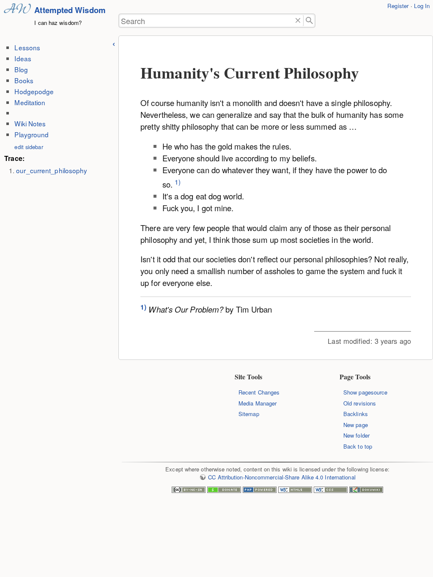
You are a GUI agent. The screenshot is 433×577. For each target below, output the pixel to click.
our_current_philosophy (51, 170)
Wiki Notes (30, 123)
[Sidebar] (114, 42)
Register (397, 6)
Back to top (357, 446)
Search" (309, 21)
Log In (422, 6)
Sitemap (248, 414)
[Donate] (224, 491)
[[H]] (17, 19)
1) (178, 181)
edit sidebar (28, 147)
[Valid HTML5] (295, 491)
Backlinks (355, 414)
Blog (20, 69)
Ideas (22, 58)
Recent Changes (259, 392)
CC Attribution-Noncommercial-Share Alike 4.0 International (281, 477)
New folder (356, 435)
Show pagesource (365, 392)
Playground (31, 134)
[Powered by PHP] (260, 491)
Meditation (29, 102)
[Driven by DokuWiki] (366, 491)
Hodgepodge (34, 91)
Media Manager (257, 403)
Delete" (298, 21)
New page (355, 425)
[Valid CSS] (331, 491)
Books (23, 80)
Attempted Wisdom (70, 10)
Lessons (27, 47)
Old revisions (359, 403)
